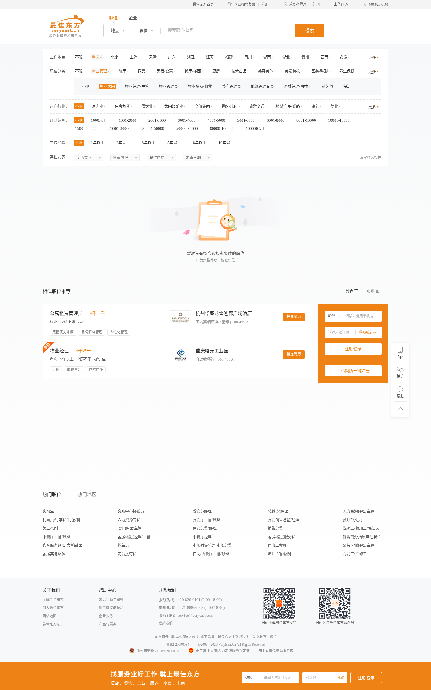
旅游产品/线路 (288, 106)
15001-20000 (86, 128)
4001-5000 (217, 120)
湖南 (267, 57)
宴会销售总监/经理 (283, 519)
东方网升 (162, 637)
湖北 (286, 57)
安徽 (343, 57)
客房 (141, 71)
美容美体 (265, 71)
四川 (248, 57)
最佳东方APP (53, 624)
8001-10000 (306, 120)
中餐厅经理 (202, 536)
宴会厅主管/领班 (206, 519)
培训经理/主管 (130, 528)
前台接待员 (127, 553)
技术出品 (239, 71)
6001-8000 (276, 120)
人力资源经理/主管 (358, 511)
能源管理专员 (262, 86)
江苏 (210, 57)
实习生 (48, 511)
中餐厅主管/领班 (56, 536)
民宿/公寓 (165, 71)
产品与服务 (107, 624)
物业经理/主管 (137, 86)
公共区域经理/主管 (358, 545)
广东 (172, 57)
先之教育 (259, 637)
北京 (114, 57)
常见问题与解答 (111, 600)
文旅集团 (202, 106)
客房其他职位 (54, 553)
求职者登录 (298, 4)
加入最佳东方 (53, 608)
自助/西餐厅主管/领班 (211, 553)
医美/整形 (319, 71)
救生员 (123, 545)
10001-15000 (339, 120)
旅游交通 (256, 106)
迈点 (273, 637)
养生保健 (346, 71)
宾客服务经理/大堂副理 (62, 545)
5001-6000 (246, 120)
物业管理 (99, 71)
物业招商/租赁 (200, 86)
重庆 (95, 57)
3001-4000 (187, 120)
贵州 (305, 57)
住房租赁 (122, 106)
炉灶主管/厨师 (280, 553)
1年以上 (98, 142)
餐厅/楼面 (192, 71)
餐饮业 (147, 106)
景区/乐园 (229, 106)
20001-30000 (120, 128)
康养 (315, 106)
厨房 (216, 71)
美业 (334, 106)
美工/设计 (51, 528)
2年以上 (123, 142)
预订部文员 (352, 519)
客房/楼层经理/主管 (134, 536)
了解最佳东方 (53, 600)
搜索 (309, 30)
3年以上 (149, 142)
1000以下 (99, 120)
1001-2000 (128, 120)
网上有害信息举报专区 (275, 651)
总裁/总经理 (278, 511)
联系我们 (166, 623)
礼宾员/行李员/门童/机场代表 (65, 519)
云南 (324, 57)
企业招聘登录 (244, 4)
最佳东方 (225, 637)
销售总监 (275, 528)
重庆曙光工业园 (212, 350)
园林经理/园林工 (298, 86)
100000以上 (256, 128)
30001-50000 (153, 128)
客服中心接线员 (131, 511)
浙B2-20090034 (177, 645)
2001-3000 (157, 120)
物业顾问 (107, 86)
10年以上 (226, 142)
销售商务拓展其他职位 (362, 536)
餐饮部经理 (202, 511)
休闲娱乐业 (173, 106)
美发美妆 (292, 71)
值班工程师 (277, 545)
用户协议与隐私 (111, 608)
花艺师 (327, 86)
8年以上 (200, 142)
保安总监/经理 (205, 528)
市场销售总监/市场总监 (212, 545)
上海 (134, 57)
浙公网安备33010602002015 (157, 651)
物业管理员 (168, 86)
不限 (79, 57)
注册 (265, 4)
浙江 (191, 57)
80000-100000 (222, 128)
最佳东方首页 (203, 4)
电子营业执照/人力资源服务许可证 (223, 651)
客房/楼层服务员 (282, 536)
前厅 (122, 71)
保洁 (347, 86)
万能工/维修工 (355, 553)
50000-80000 (187, 128)
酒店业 (97, 106)
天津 (153, 57)
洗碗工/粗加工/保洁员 (361, 528)
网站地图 (50, 616)
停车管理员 (231, 86)
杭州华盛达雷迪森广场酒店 (224, 313)
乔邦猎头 (242, 637)
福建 (229, 57)
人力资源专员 (129, 519)
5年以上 (174, 142)
